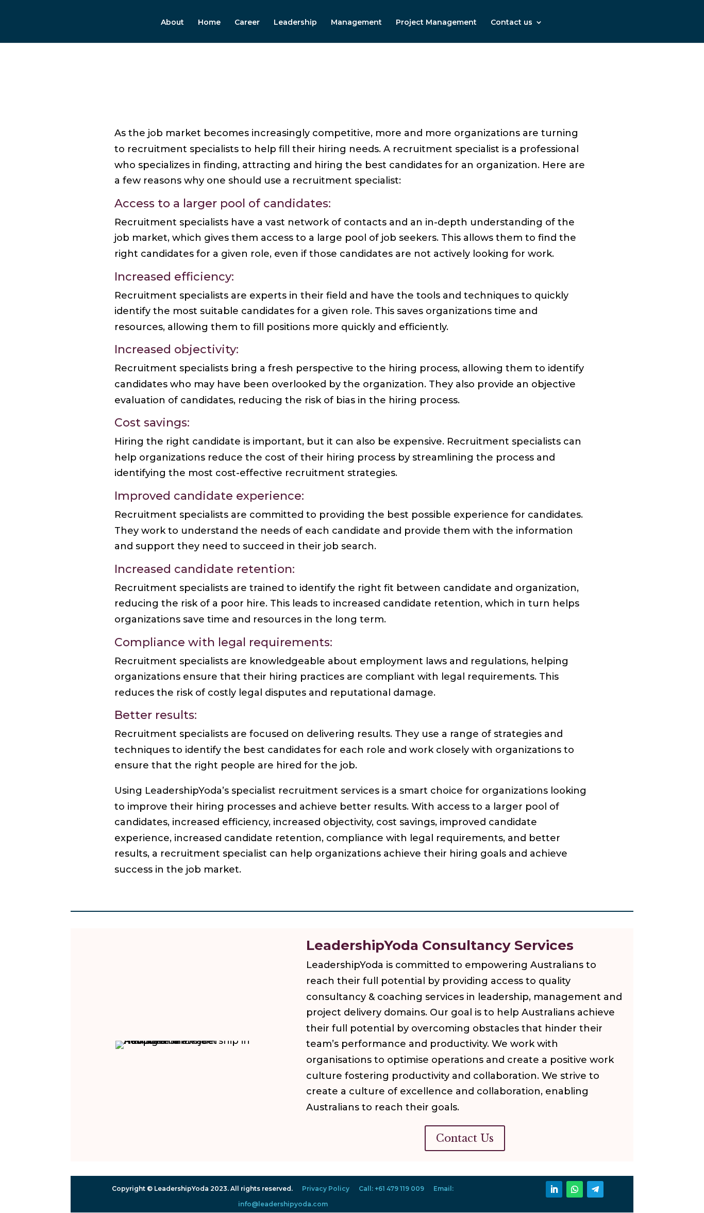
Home (209, 23)
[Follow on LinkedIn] (554, 1189)
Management (356, 23)
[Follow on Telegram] (595, 1189)
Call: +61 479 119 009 (391, 1188)
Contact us (511, 23)
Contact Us (465, 1138)
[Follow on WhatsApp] (574, 1189)
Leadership (295, 23)
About (172, 23)
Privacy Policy (325, 1188)
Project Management (436, 23)
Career (247, 23)
